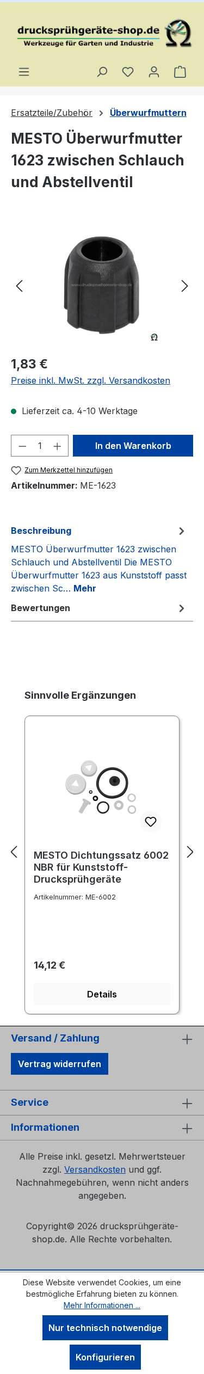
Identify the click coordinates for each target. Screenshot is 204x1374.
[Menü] (24, 71)
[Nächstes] (185, 285)
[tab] (99, 558)
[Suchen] (102, 71)
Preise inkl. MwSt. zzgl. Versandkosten (90, 380)
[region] (102, 285)
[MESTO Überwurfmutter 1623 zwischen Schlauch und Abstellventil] (102, 285)
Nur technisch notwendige (105, 1327)
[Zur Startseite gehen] (102, 33)
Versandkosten (95, 1169)
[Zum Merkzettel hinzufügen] (151, 822)
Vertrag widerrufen (59, 1063)
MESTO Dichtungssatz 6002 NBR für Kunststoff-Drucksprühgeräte (101, 867)
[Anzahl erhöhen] (57, 446)
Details (102, 994)
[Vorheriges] (19, 285)
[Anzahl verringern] (22, 446)
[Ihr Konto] (154, 71)
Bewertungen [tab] (40, 607)
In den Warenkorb (133, 445)
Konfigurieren (105, 1357)
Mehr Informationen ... (102, 1305)
